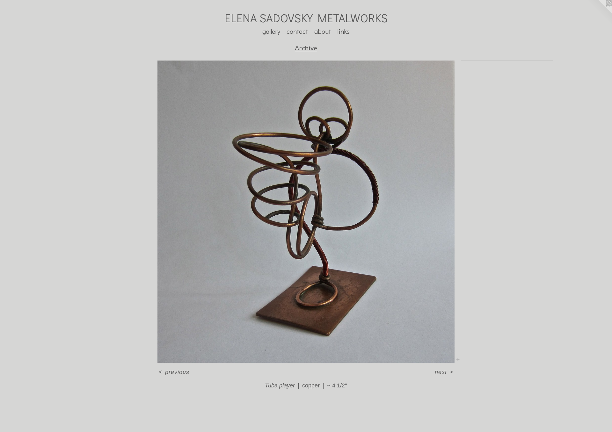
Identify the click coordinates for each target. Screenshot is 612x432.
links (343, 31)
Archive (306, 48)
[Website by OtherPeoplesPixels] (599, 12)
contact (297, 31)
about (322, 31)
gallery (271, 31)
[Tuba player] (306, 212)
